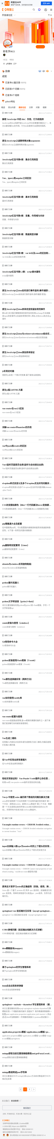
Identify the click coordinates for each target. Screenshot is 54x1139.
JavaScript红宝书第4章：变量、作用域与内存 (23, 216)
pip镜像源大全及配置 (12, 524)
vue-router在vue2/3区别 (13, 408)
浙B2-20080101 (27, 1129)
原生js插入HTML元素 (12, 390)
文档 (4, 1114)
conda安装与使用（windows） (16, 623)
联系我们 (27, 1108)
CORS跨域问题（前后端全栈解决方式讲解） (23, 930)
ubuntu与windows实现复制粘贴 (16, 564)
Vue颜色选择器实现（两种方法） (17, 679)
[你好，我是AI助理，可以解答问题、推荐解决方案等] (39, 9)
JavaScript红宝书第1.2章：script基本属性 (21, 272)
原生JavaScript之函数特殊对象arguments (21, 141)
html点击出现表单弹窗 (12, 986)
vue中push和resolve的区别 (14, 446)
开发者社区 (11, 1114)
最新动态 (22, 107)
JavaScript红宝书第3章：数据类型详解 (20, 234)
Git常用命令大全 (10, 642)
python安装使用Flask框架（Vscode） (19, 660)
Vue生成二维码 (9, 738)
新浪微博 (14, 1100)
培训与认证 (27, 1114)
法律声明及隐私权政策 (10, 1123)
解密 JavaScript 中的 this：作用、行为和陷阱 (23, 119)
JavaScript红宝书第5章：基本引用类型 (20, 197)
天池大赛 (19, 1114)
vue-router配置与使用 (12, 716)
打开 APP (46, 3)
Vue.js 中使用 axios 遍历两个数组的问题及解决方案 (25, 797)
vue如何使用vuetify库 (12, 698)
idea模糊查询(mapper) (12, 948)
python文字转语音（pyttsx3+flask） (18, 601)
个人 (50, 15)
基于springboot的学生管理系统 (16, 967)
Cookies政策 (24, 1123)
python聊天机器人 (10, 583)
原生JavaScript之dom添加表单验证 (18, 352)
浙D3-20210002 (26, 1132)
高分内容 (11, 107)
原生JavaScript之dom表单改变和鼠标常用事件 (23, 309)
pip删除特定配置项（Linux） (15, 545)
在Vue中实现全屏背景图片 (14, 760)
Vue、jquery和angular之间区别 (16, 178)
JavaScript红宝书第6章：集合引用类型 (20, 159)
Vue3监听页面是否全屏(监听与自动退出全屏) (23, 465)
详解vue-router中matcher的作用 (17, 427)
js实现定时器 (8, 371)
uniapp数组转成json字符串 (14, 1072)
